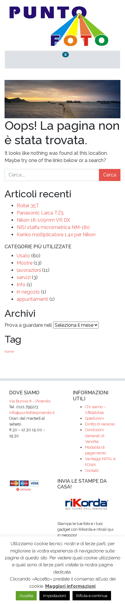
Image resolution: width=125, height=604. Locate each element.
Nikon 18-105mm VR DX (43, 220)
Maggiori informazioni (70, 586)
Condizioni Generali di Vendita (94, 435)
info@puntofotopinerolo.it (32, 412)
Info (21, 285)
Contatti (92, 470)
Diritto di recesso (100, 424)
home (9, 351)
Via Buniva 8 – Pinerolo (29, 401)
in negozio (28, 292)
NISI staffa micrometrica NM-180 (53, 227)
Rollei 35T (28, 205)
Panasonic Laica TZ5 (40, 213)
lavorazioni (29, 270)
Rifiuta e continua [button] (91, 595)
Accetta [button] (26, 595)
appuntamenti (32, 299)
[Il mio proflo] (24, 59)
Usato (23, 256)
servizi (24, 277)
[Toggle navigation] (100, 59)
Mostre (24, 263)
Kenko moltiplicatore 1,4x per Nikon (56, 234)
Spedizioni (94, 418)
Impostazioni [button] (54, 595)
